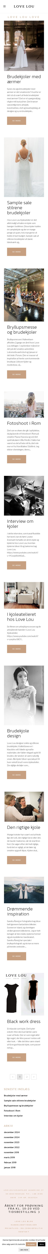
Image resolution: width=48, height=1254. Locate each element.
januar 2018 (9, 1167)
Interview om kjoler (20, 524)
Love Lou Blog (24, 1221)
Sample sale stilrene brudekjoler (19, 207)
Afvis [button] (41, 1244)
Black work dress (24, 1021)
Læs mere (24, 1249)
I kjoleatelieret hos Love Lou (21, 617)
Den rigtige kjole (23, 827)
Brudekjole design (18, 733)
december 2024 (11, 1132)
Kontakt (24, 1232)
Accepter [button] (31, 1244)
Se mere (16, 121)
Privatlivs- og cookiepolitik (24, 1228)
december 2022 (11, 1147)
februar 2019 (10, 1162)
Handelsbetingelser (24, 1225)
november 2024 (11, 1137)
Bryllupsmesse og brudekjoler (22, 329)
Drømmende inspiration (20, 911)
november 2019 (11, 1152)
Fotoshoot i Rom (24, 423)
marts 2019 (9, 1157)
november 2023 (11, 1142)
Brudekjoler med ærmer (24, 79)
